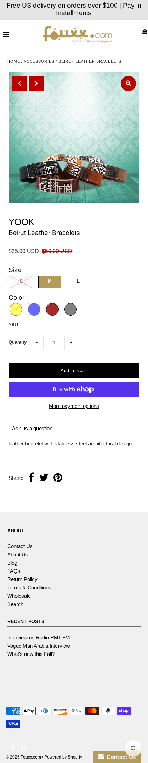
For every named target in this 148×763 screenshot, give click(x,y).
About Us (17, 554)
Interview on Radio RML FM (38, 637)
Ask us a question (32, 428)
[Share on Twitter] (44, 478)
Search (15, 604)
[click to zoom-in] (128, 83)
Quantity (18, 342)
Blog (12, 563)
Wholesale (19, 596)
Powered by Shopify (63, 757)
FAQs (13, 571)
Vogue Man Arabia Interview (38, 646)
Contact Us (20, 546)
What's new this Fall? (31, 654)
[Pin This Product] (57, 478)
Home (13, 61)
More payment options (74, 406)
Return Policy (22, 579)
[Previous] (19, 83)
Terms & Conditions (29, 587)
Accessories (39, 61)
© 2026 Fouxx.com (23, 757)
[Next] (36, 83)
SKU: (14, 324)
